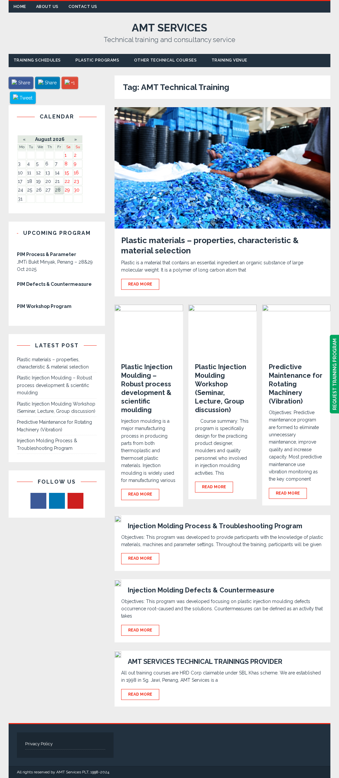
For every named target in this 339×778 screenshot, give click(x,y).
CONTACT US (83, 6)
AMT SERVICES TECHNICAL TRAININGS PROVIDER (205, 662)
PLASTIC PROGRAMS (97, 60)
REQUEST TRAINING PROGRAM (334, 374)
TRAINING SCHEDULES (37, 60)
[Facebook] (38, 501)
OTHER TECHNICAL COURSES (165, 60)
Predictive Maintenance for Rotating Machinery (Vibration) (295, 384)
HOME (20, 6)
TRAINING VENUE (229, 60)
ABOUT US (47, 6)
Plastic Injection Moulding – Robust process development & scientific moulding (54, 385)
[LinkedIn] (57, 501)
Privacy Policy (39, 743)
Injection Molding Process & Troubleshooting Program (215, 526)
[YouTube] (75, 501)
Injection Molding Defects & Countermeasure (201, 590)
